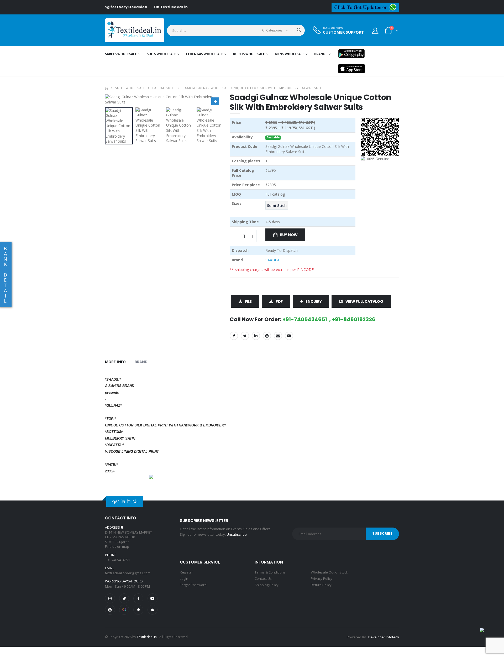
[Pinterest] (267, 336)
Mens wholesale (289, 54)
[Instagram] (110, 598)
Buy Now (289, 234)
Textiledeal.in (147, 637)
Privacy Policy (321, 578)
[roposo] (124, 610)
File (248, 301)
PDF (279, 301)
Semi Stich (277, 205)
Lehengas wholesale (204, 54)
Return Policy (321, 584)
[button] (392, 31)
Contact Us (263, 578)
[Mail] (278, 336)
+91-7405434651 (117, 559)
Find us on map (117, 546)
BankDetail (5, 274)
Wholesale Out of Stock (329, 572)
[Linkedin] (256, 336)
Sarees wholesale (121, 54)
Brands (320, 54)
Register (186, 572)
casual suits (164, 88)
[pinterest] (110, 610)
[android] (138, 610)
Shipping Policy (267, 584)
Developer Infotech (383, 637)
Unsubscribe (237, 534)
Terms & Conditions (270, 572)
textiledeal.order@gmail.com (127, 573)
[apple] (153, 610)
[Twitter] (245, 336)
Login (184, 578)
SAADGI (272, 259)
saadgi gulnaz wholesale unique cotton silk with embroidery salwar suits (253, 88)
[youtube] (289, 336)
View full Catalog (364, 301)
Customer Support (343, 32)
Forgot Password (193, 584)
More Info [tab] (115, 361)
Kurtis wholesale (249, 54)
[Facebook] (234, 336)
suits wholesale (130, 88)
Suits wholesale (161, 54)
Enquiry (314, 301)
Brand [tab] (141, 361)
